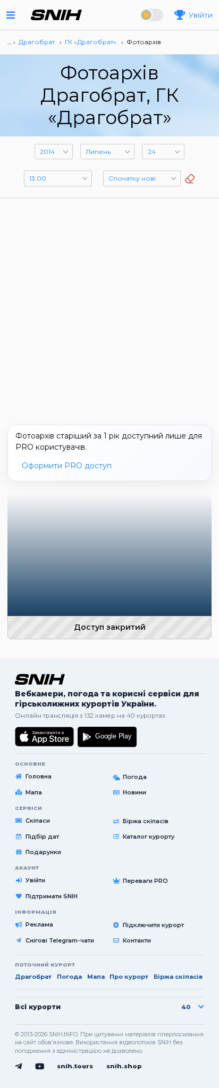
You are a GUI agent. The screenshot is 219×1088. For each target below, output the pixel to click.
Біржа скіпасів (146, 821)
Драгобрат (33, 976)
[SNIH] (40, 679)
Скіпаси (38, 820)
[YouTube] (39, 1067)
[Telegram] (18, 1067)
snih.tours (75, 1066)
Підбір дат (42, 836)
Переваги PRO (145, 880)
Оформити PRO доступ (67, 465)
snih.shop (124, 1066)
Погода (135, 777)
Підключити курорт (153, 925)
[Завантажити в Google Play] (107, 737)
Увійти (35, 880)
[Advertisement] (109, 307)
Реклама (39, 924)
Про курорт (129, 976)
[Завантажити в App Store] (44, 737)
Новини (134, 792)
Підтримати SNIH (52, 896)
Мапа (34, 792)
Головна (39, 776)
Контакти (137, 940)
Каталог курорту (148, 836)
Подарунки (43, 852)
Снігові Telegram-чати (60, 940)
